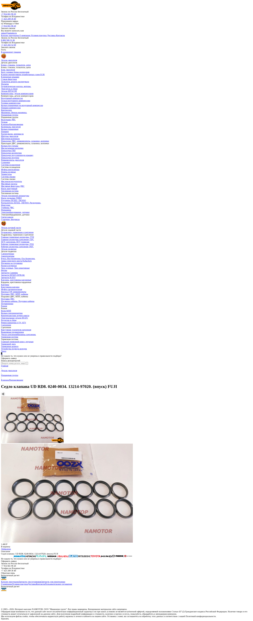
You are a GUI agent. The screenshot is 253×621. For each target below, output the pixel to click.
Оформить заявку (9, 358)
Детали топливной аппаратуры (15, 196)
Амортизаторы (7, 256)
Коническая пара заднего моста (15, 315)
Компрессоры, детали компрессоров (17, 93)
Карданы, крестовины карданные (16, 280)
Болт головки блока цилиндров (15, 72)
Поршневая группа (9, 115)
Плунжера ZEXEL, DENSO (13, 200)
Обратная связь (8, 573)
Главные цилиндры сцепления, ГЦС (17, 239)
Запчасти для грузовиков (30, 582)
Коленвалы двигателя (11, 127)
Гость (3, 50)
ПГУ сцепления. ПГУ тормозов (15, 242)
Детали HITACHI (9, 91)
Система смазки (8, 177)
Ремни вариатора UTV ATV (13, 323)
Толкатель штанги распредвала (15, 82)
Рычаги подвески (9, 266)
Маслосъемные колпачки (12, 148)
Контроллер (6, 110)
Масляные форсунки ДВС (13, 186)
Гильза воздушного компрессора (15, 101)
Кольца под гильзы (9, 146)
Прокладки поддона (10, 158)
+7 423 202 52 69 (8, 45)
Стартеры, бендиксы (10, 219)
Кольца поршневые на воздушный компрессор (22, 105)
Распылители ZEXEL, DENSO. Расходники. (21, 203)
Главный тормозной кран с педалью (17, 342)
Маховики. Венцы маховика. (14, 112)
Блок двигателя (8, 70)
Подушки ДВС (7, 299)
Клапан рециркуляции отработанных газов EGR (23, 74)
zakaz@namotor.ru (9, 33)
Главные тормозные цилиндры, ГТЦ (17, 237)
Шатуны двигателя (9, 136)
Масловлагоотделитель (11, 181)
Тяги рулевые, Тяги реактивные (15, 268)
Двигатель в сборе (9, 89)
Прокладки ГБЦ (8, 150)
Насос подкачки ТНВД (11, 198)
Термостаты (6, 174)
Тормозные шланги (9, 346)
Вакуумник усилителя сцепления (16, 330)
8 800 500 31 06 (8, 40)
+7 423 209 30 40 (8, 19)
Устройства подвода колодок (14, 349)
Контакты (40, 584)
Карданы (5, 285)
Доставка (32, 584)
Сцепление (6, 325)
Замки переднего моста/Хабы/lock (16, 261)
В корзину (5, 547)
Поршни (5, 131)
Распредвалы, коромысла (12, 134)
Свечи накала (7, 217)
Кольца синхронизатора (12, 313)
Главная (4, 366)
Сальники (5, 162)
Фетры (4, 270)
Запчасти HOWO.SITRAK (13, 275)
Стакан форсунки (9, 79)
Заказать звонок (8, 28)
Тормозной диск (8, 344)
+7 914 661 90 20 (8, 14)
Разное (4, 306)
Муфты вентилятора (10, 169)
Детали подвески (8, 249)
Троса (3, 351)
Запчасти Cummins (9, 273)
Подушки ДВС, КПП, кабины (14, 294)
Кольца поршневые (9, 129)
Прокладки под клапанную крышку (17, 155)
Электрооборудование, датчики (15, 212)
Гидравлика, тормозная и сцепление (17, 232)
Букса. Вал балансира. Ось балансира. (18, 258)
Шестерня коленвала (10, 139)
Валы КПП (6, 311)
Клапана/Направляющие (12, 124)
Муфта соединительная (11, 289)
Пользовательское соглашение (58, 584)
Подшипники (7, 304)
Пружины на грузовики (12, 263)
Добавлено (6, 549)
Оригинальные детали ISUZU (14, 318)
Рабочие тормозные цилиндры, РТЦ (17, 244)
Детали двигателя (9, 370)
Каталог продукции (10, 582)
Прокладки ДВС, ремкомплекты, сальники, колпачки (25, 141)
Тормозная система (9, 337)
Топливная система (9, 191)
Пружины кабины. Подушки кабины (17, 301)
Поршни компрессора (11, 108)
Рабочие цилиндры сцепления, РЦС (17, 246)
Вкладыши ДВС (8, 120)
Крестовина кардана (10, 287)
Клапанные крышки (10, 77)
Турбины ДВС (7, 207)
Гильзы (4, 122)
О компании (6, 584)
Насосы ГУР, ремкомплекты (13, 292)
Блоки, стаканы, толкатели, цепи (16, 65)
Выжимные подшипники (12, 332)
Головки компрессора (10, 103)
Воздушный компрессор (12, 98)
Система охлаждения (10, 165)
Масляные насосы (9, 184)
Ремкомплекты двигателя (12, 160)
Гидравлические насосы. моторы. (16, 86)
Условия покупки (20, 584)
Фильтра (5, 84)
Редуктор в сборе (8, 320)
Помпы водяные (8, 172)
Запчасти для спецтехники (53, 582)
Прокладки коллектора (11, 153)
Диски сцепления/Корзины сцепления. (18, 334)
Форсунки (5, 205)
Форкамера (6, 210)
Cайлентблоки (7, 254)
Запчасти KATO (8, 277)
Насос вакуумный (9, 188)
